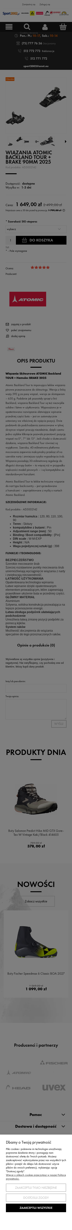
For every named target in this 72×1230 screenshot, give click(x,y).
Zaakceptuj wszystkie (36, 1208)
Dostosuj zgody (36, 1198)
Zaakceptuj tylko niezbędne (36, 1188)
